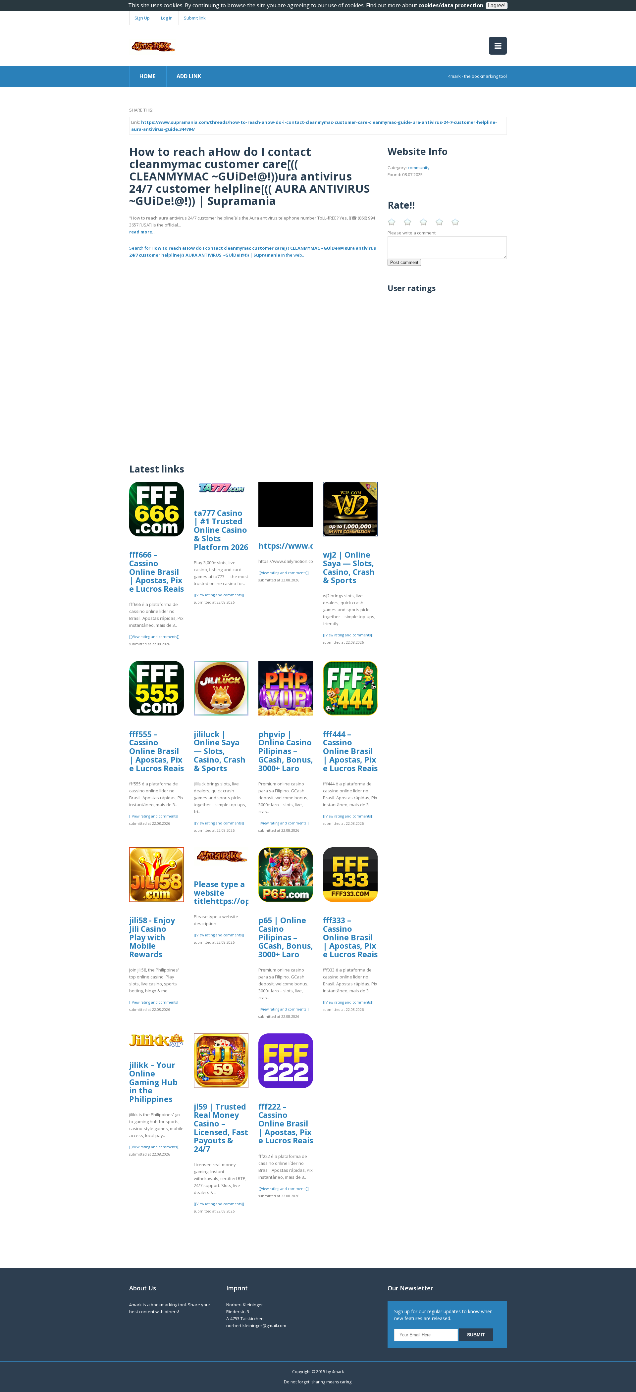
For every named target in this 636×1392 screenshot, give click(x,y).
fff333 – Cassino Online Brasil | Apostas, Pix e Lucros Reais (350, 937)
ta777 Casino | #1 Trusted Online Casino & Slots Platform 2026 (221, 530)
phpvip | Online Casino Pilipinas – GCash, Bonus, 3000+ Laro (285, 751)
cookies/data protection (450, 5)
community (419, 168)
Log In (167, 18)
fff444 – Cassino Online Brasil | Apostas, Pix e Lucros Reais (350, 751)
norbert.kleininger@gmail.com (256, 1325)
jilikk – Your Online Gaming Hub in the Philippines (153, 1082)
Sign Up (142, 18)
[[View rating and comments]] (154, 636)
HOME (147, 76)
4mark (338, 1371)
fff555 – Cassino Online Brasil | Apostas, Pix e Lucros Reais (156, 751)
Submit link (195, 18)
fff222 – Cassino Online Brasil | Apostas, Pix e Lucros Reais (285, 1123)
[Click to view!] (253, 275)
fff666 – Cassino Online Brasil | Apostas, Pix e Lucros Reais (156, 571)
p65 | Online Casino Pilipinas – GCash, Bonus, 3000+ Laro (285, 937)
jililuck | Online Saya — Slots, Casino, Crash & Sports (219, 751)
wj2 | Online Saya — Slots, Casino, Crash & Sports (349, 567)
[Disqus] (253, 371)
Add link (189, 76)
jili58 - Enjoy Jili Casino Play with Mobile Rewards (152, 937)
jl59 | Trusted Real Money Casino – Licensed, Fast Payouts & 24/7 (221, 1128)
